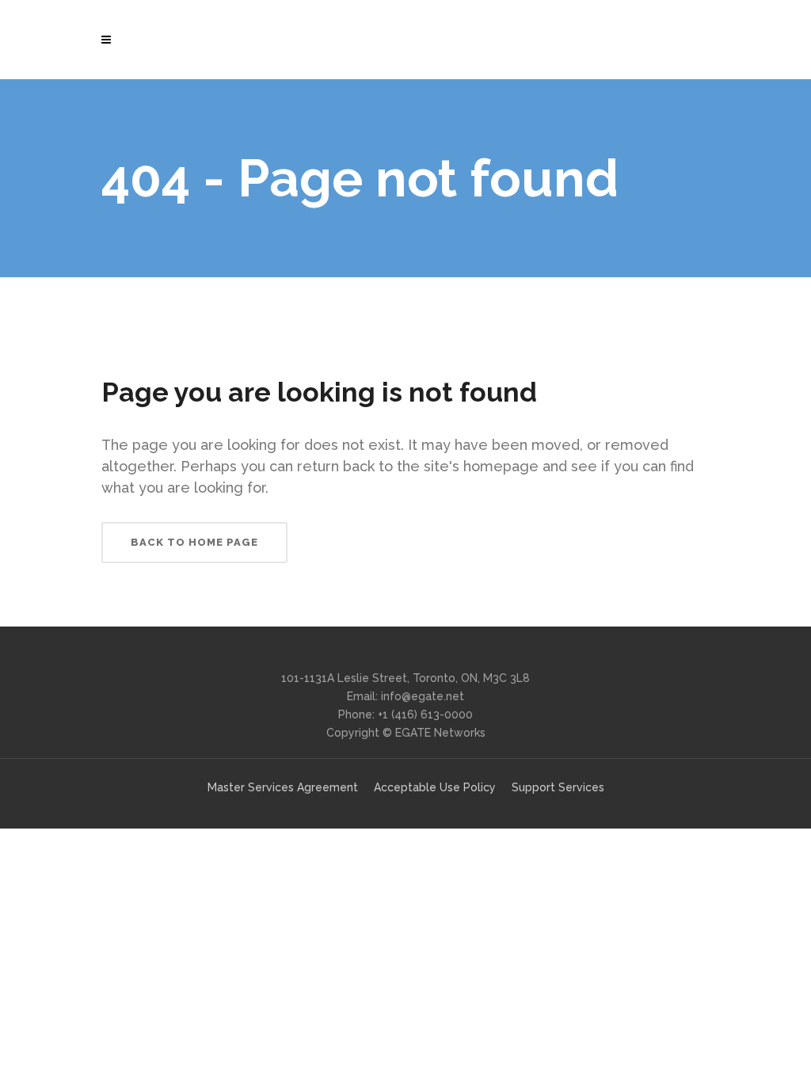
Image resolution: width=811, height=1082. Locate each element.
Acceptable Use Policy (435, 787)
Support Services (558, 787)
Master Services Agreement (283, 787)
